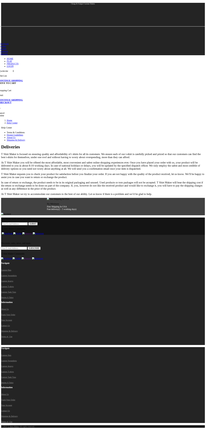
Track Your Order (8, 315)
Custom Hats (6, 270)
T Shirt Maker (13, 427)
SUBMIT (32, 224)
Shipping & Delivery (16, 140)
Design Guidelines (15, 135)
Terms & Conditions (16, 132)
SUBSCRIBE (34, 248)
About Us (11, 137)
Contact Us (5, 326)
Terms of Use (6, 337)
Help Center (12, 123)
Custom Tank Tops (8, 292)
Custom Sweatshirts (9, 276)
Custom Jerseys (7, 281)
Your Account (6, 320)
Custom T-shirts (7, 287)
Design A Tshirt (7, 298)
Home (9, 120)
